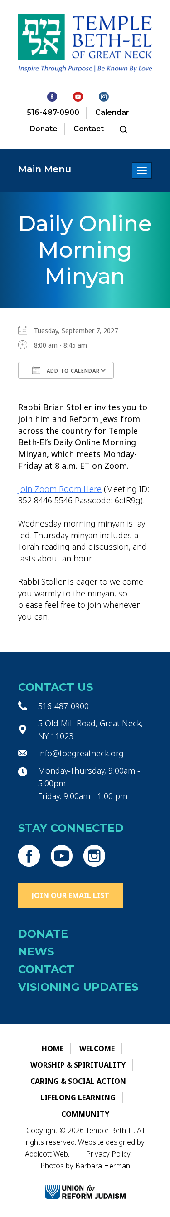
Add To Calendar (72, 370)
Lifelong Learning (78, 1098)
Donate (43, 128)
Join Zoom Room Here (60, 488)
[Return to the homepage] (85, 43)
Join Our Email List (70, 895)
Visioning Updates (78, 986)
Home (52, 1048)
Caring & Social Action (78, 1081)
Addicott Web (46, 1154)
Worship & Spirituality (78, 1065)
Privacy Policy (108, 1154)
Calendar (112, 112)
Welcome (97, 1048)
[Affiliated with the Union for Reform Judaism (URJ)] (85, 1184)
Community (85, 1114)
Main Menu (44, 169)
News (36, 951)
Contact (88, 128)
